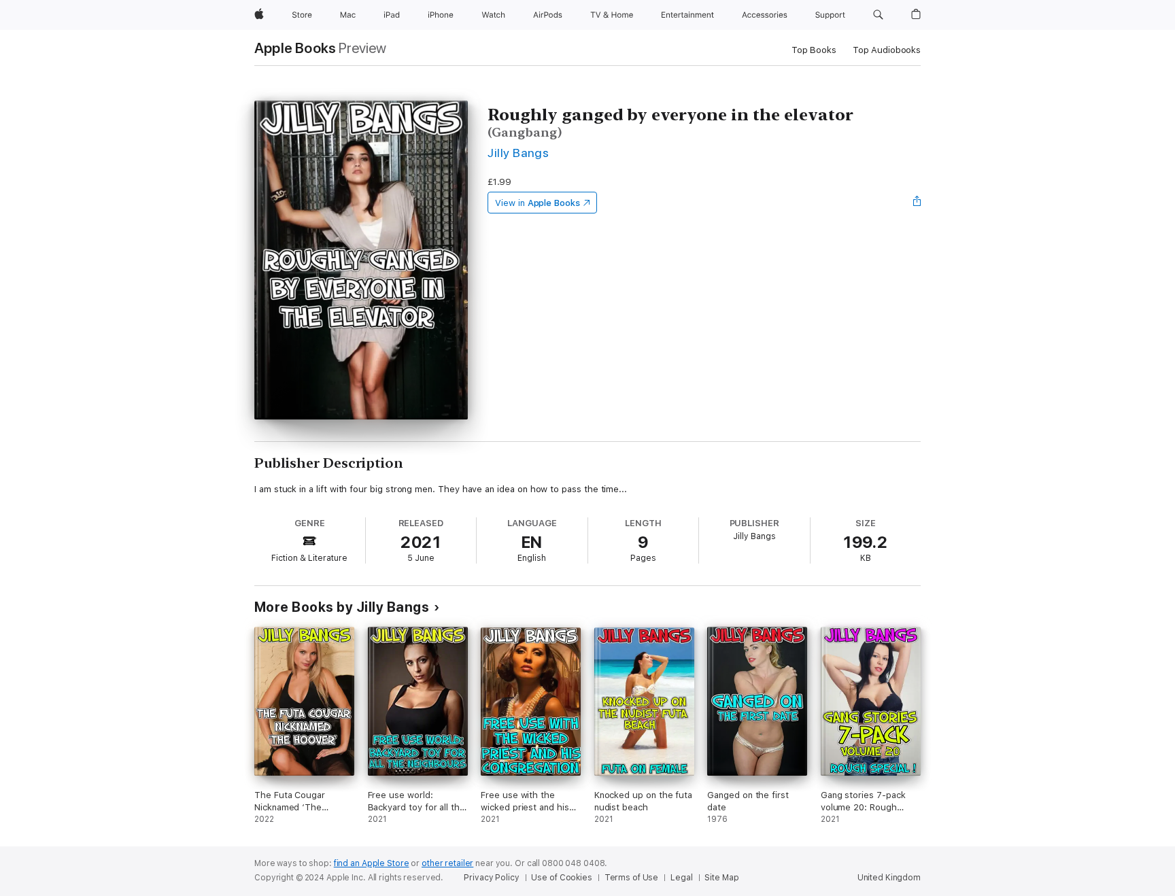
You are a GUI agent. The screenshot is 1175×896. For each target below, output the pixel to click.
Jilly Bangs (518, 152)
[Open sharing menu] (917, 203)
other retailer (447, 863)
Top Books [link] (813, 50)
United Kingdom (889, 877)
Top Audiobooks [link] (887, 50)
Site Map (721, 877)
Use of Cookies (561, 877)
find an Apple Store (371, 863)
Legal (681, 877)
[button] (878, 15)
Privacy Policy (491, 877)
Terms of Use (631, 877)
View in (537, 203)
